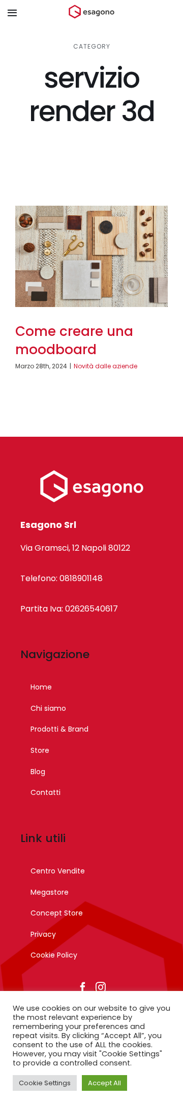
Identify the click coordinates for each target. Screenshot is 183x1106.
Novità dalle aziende (105, 366)
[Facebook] (83, 987)
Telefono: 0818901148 (61, 578)
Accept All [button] (104, 1083)
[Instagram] (101, 987)
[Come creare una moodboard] (91, 256)
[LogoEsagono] (91, 8)
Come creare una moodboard (74, 340)
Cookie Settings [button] (45, 1083)
